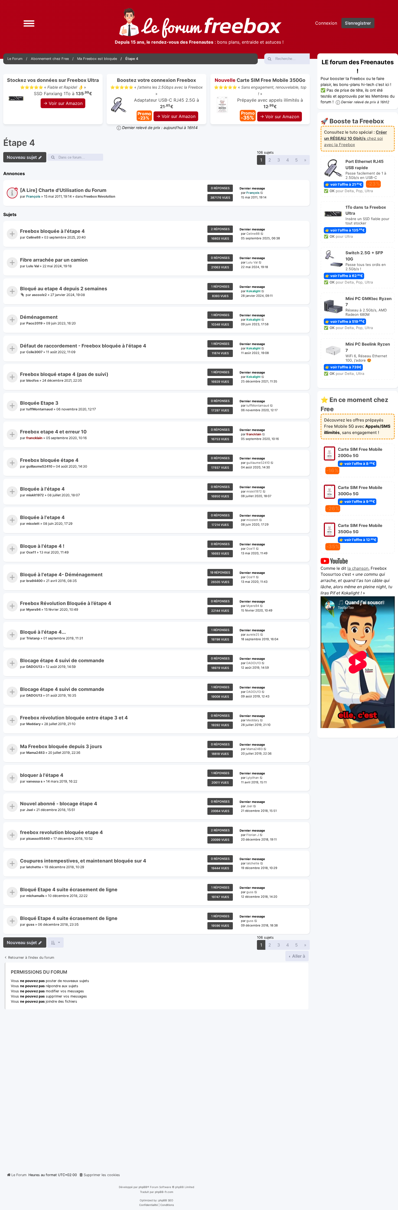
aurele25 (252, 634)
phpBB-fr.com (164, 1191)
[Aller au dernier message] (262, 193)
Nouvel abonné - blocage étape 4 (58, 804)
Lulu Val (32, 266)
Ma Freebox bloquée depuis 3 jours (61, 746)
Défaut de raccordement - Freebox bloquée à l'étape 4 (83, 346)
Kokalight (253, 291)
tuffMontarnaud (39, 409)
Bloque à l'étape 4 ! (42, 546)
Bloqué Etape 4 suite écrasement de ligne (69, 889)
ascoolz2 (39, 294)
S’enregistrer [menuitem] (358, 23)
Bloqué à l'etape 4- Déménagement (61, 575)
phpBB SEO (165, 1200)
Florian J (252, 835)
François (33, 196)
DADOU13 (34, 667)
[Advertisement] (156, 1089)
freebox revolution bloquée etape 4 (61, 832)
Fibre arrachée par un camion (54, 260)
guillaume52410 (39, 466)
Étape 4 (19, 143)
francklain (34, 438)
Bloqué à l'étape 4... (43, 632)
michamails (35, 896)
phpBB (143, 1187)
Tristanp (33, 638)
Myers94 (33, 609)
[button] (29, 22)
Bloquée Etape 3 (39, 403)
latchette (33, 867)
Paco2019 (34, 323)
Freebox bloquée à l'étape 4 (52, 231)
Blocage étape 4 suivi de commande (62, 661)
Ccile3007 (34, 352)
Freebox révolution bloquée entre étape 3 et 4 (74, 718)
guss (249, 892)
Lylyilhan (252, 778)
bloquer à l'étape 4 (41, 775)
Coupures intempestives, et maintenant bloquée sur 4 (83, 861)
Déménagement (39, 317)
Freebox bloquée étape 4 (49, 460)
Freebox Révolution (99, 196)
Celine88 (33, 237)
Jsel (29, 810)
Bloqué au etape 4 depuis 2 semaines (63, 288)
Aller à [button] (298, 956)
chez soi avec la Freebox (355, 138)
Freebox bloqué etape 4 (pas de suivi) (64, 374)
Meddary (33, 724)
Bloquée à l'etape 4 (42, 517)
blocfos (32, 380)
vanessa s (34, 781)
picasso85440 (38, 838)
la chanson (357, 568)
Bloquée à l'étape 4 (42, 489)
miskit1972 (35, 495)
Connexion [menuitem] (326, 23)
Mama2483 (35, 753)
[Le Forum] (200, 23)
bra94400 (34, 581)
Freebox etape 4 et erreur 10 (53, 432)
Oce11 (31, 552)
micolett (33, 524)
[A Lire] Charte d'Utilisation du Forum (63, 190)
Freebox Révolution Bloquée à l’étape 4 (65, 603)
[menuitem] (99, 1175)
